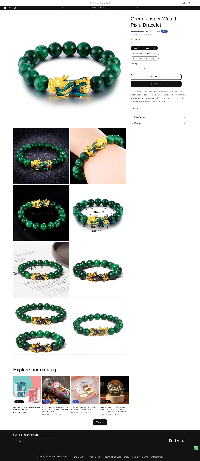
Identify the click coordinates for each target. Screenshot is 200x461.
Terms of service (112, 457)
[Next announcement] (137, 8)
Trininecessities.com (56, 456)
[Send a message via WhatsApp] (196, 448)
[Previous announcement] (62, 8)
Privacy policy (94, 457)
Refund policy (77, 457)
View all (100, 422)
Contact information (153, 457)
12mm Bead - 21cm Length (144, 59)
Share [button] (135, 109)
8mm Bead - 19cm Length (144, 48)
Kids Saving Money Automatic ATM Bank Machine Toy (26, 408)
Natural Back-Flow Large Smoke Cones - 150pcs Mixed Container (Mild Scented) (55, 409)
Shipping (134, 35)
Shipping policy (131, 457)
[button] (4, 3)
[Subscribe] (52, 441)
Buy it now (156, 84)
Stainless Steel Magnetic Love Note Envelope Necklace (83, 408)
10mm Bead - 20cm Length (144, 53)
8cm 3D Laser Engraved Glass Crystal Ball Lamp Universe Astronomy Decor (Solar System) (113, 409)
